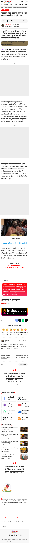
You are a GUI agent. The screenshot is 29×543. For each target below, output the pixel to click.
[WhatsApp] (8, 412)
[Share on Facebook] (5, 21)
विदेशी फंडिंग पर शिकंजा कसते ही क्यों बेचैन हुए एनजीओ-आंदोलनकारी (9, 448)
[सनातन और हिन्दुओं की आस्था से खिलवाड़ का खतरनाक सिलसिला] (24, 429)
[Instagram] (23, 341)
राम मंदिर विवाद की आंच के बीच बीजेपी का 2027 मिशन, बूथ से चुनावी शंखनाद (10, 455)
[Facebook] (19, 341)
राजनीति (4, 438)
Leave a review (23, 364)
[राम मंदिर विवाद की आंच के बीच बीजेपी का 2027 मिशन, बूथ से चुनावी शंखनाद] (24, 457)
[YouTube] (12, 535)
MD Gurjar (8, 24)
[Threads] (27, 341)
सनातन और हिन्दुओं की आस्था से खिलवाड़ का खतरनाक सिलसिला (9, 428)
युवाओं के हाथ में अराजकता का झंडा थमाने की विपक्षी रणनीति (9, 435)
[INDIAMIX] (8, 1)
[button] (2, 1)
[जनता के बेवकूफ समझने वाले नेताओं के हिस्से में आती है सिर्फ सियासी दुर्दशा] (24, 443)
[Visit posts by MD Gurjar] (2, 341)
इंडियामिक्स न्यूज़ (9, 49)
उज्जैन (3, 10)
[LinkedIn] (17, 535)
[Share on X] (7, 21)
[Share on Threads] (12, 21)
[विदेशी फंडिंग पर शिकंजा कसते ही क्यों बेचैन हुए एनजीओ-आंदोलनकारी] (24, 450)
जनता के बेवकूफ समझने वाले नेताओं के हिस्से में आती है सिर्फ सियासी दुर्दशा (9, 442)
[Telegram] (25, 341)
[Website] (17, 341)
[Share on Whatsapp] (9, 21)
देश (2, 431)
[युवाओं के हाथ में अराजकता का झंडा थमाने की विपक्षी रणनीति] (24, 436)
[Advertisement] (14, 80)
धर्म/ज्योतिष (6, 10)
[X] (21, 341)
